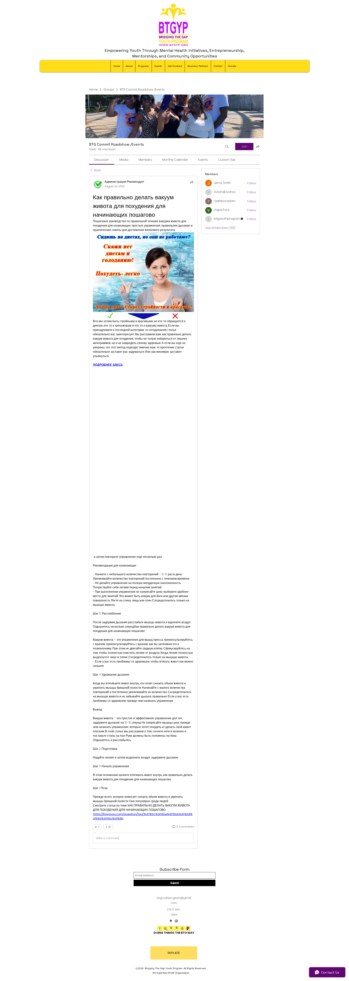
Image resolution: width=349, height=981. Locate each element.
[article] (143, 512)
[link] (101, 160)
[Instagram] (176, 921)
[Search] (227, 146)
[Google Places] (171, 921)
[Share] (192, 182)
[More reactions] (108, 826)
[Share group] (258, 146)
